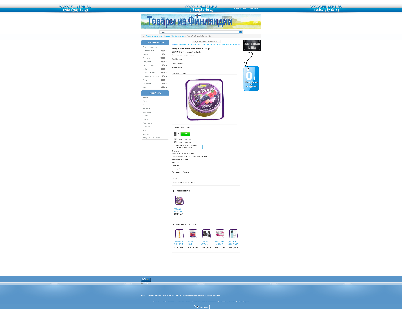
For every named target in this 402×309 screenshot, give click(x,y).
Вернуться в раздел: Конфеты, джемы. (206, 42)
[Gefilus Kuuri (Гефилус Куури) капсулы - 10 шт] (233, 234)
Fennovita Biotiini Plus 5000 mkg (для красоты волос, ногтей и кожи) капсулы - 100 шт (220, 245)
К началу (146, 97)
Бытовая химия (149, 51)
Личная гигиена (149, 73)
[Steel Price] (252, 45)
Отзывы (146, 134)
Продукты (167, 36)
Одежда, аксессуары (151, 76)
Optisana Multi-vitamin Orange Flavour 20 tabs (178, 243)
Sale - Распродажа (150, 47)
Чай (144, 87)
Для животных (148, 65)
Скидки (145, 119)
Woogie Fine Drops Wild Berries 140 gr (178, 209)
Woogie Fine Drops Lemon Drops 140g (187, 44)
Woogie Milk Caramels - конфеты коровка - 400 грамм (219, 44)
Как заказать (148, 108)
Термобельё (148, 84)
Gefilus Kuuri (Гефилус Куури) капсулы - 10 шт (233, 243)
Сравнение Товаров (239, 9)
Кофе (145, 69)
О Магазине (147, 127)
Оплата (145, 116)
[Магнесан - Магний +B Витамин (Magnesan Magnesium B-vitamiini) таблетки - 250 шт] (193, 234)
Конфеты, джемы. (178, 36)
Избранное (254, 9)
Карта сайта (147, 123)
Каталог (146, 101)
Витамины (146, 58)
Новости (146, 105)
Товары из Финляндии (154, 36)
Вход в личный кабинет (151, 138)
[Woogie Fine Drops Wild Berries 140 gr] (179, 200)
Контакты (146, 130)
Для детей (147, 62)
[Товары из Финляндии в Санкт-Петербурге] (201, 21)
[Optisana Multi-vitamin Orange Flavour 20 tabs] (179, 234)
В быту (145, 54)
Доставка (147, 112)
